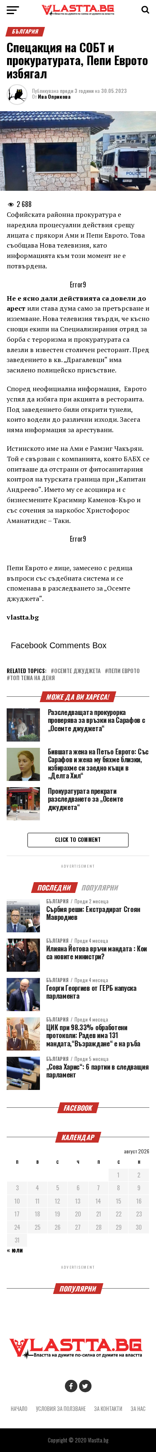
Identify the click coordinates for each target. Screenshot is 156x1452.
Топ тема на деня (32, 678)
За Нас (138, 1409)
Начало (19, 1409)
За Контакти (108, 1409)
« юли (15, 1249)
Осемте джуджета (77, 671)
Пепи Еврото (124, 671)
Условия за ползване (61, 1409)
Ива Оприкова (54, 96)
